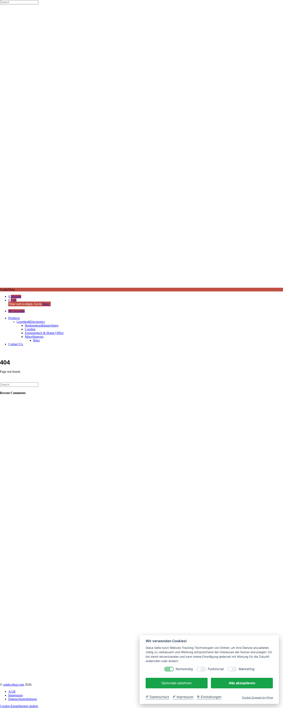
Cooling (30, 329)
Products (14, 318)
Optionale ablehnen (176, 683)
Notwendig (184, 669)
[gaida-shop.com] (141, 286)
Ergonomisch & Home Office (44, 333)
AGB (12, 691)
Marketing (246, 669)
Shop (45, 304)
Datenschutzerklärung (22, 699)
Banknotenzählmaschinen (41, 325)
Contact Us (15, 344)
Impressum (15, 695)
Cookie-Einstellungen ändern (19, 706)
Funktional (216, 669)
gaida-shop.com (13, 684)
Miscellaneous (34, 336)
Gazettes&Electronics (31, 321)
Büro (36, 340)
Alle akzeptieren (242, 683)
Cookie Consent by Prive (257, 697)
